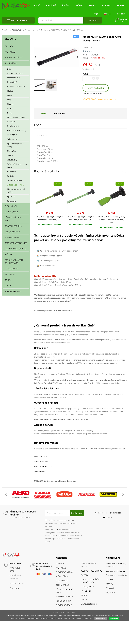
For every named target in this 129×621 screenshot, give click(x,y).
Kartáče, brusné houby (16, 130)
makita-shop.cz (40, 457)
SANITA (8, 280)
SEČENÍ (79, 5)
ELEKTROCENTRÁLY (13, 237)
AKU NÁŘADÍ (10, 52)
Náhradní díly (10, 274)
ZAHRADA (9, 46)
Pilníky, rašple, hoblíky (16, 117)
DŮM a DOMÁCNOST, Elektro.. (13, 219)
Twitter (109, 517)
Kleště (9, 95)
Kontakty (15, 588)
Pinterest (117, 513)
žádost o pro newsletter (61, 520)
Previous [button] (35, 57)
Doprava (109, 579)
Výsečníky (11, 172)
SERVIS (92, 5)
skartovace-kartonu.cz (43, 466)
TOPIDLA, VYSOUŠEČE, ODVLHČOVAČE (14, 261)
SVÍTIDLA (8, 254)
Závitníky (11, 176)
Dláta (9, 69)
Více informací (87, 618)
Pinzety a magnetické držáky (16, 190)
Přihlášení (121, 14)
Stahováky (11, 151)
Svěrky (10, 155)
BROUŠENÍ (51, 5)
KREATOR (94, 55)
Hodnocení (59, 113)
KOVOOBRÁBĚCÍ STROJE (15, 249)
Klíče (9, 100)
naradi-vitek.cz (40, 471)
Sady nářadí (12, 135)
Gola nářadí (11, 82)
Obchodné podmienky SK (116, 575)
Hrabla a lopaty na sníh (16, 86)
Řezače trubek (13, 126)
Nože (9, 108)
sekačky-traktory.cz (42, 461)
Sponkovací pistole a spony (15, 145)
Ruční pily (11, 122)
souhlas (59, 520)
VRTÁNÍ (36, 5)
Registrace (110, 592)
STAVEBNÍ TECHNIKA (13, 226)
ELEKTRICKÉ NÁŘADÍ (13, 57)
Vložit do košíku (96, 88)
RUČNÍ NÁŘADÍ (15, 30)
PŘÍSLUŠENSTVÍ (11, 269)
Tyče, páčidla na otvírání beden (17, 165)
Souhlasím (114, 618)
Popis (43, 113)
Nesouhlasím (100, 618)
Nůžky (9, 113)
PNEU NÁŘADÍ (11, 206)
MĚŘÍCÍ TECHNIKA (12, 232)
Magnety (10, 104)
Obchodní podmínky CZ (115, 571)
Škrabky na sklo (13, 78)
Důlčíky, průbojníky (15, 73)
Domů (4, 30)
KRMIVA (120, 5)
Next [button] (77, 57)
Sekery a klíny (12, 139)
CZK (96, 14)
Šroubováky (12, 160)
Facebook (102, 513)
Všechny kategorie (18, 20)
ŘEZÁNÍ (65, 5)
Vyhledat (93, 20)
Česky (109, 14)
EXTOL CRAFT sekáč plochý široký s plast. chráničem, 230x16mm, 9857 (111, 219)
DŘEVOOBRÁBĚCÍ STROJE (16, 243)
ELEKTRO (106, 5)
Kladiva (10, 91)
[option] (56, 57)
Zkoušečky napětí (14, 180)
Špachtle (10, 197)
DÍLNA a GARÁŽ (11, 212)
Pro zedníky (12, 201)
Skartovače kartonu (13, 291)
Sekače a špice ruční (33, 30)
